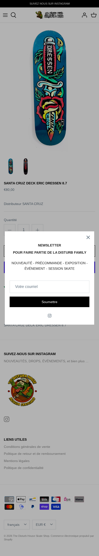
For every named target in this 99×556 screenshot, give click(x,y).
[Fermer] (88, 237)
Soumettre (49, 302)
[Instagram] (49, 315)
